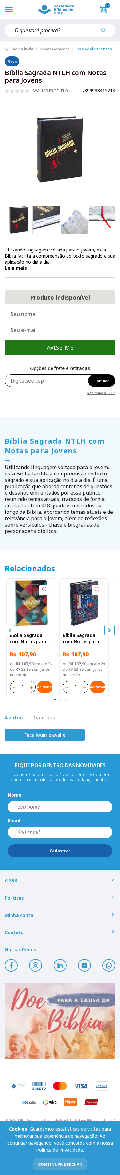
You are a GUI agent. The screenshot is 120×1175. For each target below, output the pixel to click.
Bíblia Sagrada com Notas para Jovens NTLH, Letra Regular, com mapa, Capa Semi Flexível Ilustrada (29, 638)
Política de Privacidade (59, 1150)
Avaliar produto (50, 91)
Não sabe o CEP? (101, 392)
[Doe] (60, 1021)
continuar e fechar (60, 1164)
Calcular (101, 380)
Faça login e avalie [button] (44, 735)
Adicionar (44, 687)
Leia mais (16, 268)
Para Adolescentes (93, 49)
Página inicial (22, 49)
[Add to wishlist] (44, 590)
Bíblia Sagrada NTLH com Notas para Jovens (55, 445)
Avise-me (60, 347)
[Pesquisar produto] (105, 32)
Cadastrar (60, 851)
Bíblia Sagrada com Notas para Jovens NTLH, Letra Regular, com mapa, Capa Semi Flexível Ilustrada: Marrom (84, 638)
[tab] (55, 699)
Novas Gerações (55, 49)
